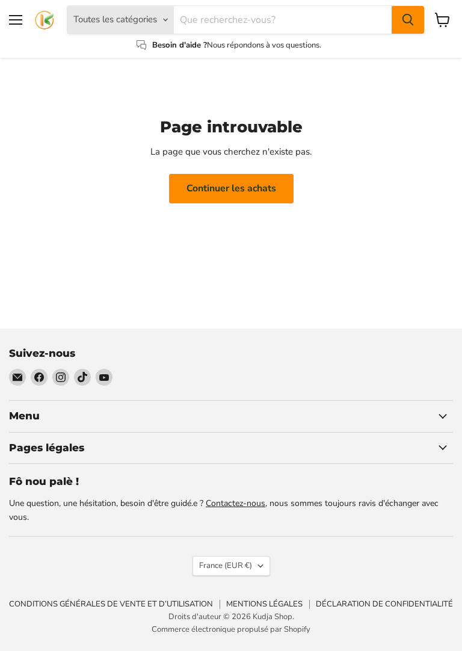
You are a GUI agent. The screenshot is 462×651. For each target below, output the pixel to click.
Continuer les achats (231, 188)
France (225, 565)
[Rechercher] (408, 20)
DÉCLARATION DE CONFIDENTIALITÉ (384, 604)
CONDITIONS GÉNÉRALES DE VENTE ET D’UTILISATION (111, 604)
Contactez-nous (235, 503)
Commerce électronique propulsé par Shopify (231, 629)
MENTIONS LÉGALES (264, 604)
